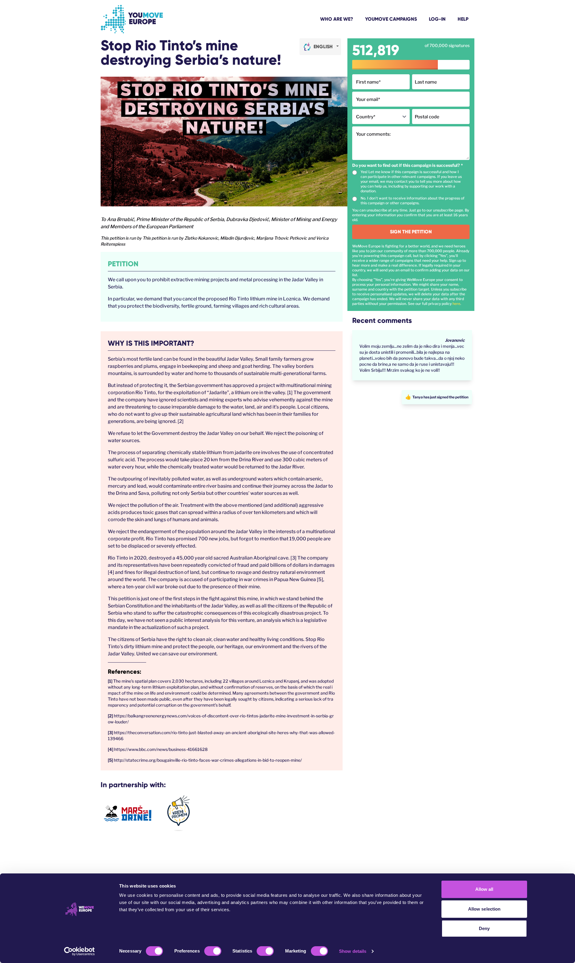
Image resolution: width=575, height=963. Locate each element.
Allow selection (484, 908)
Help (463, 19)
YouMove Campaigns (391, 19)
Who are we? (336, 19)
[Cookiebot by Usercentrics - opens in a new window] (79, 951)
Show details (352, 951)
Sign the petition (411, 232)
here (456, 303)
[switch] (212, 951)
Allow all (484, 889)
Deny (484, 928)
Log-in (437, 19)
